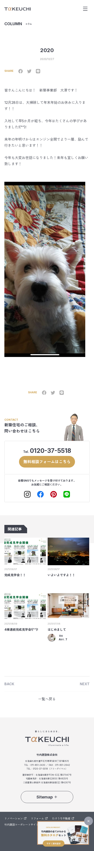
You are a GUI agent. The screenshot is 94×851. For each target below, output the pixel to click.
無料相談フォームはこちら (47, 461)
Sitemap (45, 797)
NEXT (85, 684)
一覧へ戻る (47, 699)
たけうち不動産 (61, 818)
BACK (9, 684)
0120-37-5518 (50, 451)
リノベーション (13, 818)
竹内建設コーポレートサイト (21, 824)
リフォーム (37, 818)
